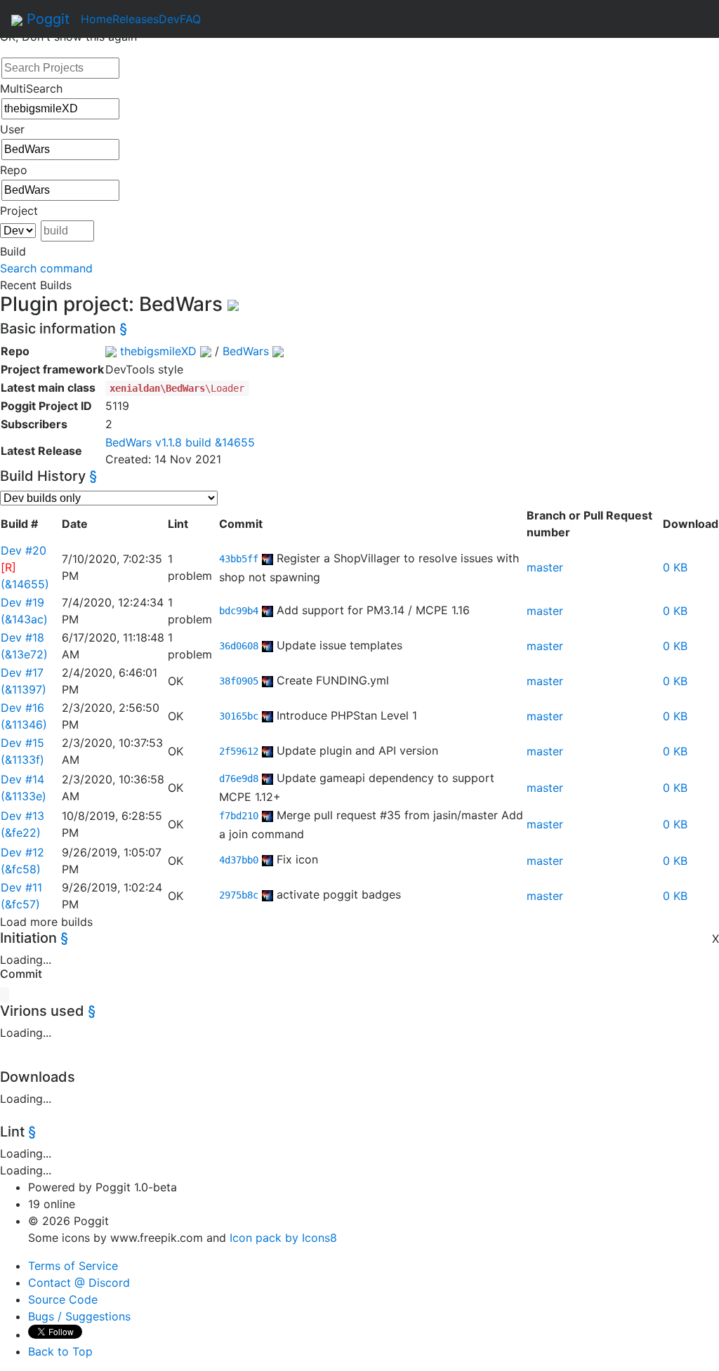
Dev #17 (22, 672)
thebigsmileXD (158, 351)
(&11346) (24, 724)
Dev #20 (23, 550)
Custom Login (335, 19)
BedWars (246, 351)
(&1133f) (22, 760)
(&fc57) (20, 904)
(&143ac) (24, 619)
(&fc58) (21, 869)
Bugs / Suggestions (79, 1316)
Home (96, 19)
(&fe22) (21, 833)
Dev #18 (22, 637)
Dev (169, 19)
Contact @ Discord (79, 1283)
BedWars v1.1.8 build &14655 (180, 442)
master (545, 567)
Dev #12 (22, 852)
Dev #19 (22, 602)
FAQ (190, 19)
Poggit (46, 19)
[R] (8, 567)
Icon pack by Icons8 (283, 1238)
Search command (46, 268)
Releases (135, 19)
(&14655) (25, 584)
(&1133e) (23, 796)
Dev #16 (22, 708)
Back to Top (60, 1351)
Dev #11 (21, 887)
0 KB (675, 567)
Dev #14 (22, 779)
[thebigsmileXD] (267, 558)
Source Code (63, 1299)
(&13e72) (24, 654)
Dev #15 (22, 743)
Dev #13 (22, 816)
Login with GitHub (249, 19)
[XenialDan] (267, 645)
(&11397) (23, 689)
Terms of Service (73, 1266)
